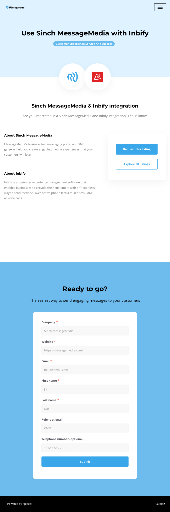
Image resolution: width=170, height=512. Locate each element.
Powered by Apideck (19, 504)
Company (48, 322)
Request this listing (137, 149)
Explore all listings (137, 164)
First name (49, 380)
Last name (48, 400)
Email (45, 361)
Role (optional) (52, 419)
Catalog (160, 504)
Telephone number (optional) (62, 439)
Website (47, 342)
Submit (85, 462)
